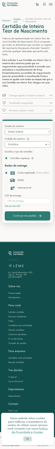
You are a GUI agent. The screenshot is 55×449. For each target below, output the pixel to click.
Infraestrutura (14, 297)
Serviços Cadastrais (17, 317)
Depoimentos (16, 389)
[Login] (44, 4)
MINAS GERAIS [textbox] (15, 132)
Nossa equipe (14, 293)
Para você (14, 305)
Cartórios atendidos (17, 334)
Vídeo (11, 321)
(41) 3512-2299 (15, 277)
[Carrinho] (37, 4)
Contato (13, 404)
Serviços (6, 20)
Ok (27, 439)
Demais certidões (16, 330)
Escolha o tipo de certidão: (19, 151)
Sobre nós (14, 286)
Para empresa (16, 351)
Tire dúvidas (15, 370)
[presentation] (27, 201)
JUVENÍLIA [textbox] (13, 144)
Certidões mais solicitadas (20, 325)
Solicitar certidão (16, 312)
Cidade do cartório (15, 139)
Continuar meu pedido (24, 216)
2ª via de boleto (15, 339)
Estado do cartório (14, 126)
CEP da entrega (13, 195)
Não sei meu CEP (12, 206)
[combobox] (27, 132)
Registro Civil (17, 20)
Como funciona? (15, 381)
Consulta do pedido (17, 343)
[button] (27, 95)
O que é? (12, 377)
